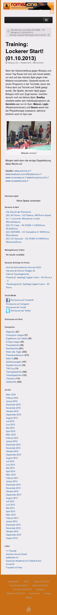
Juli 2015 (10, 421)
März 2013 (11, 514)
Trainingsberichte (14, 371)
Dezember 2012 (13, 524)
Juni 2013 (10, 504)
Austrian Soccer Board (16, 554)
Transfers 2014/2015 (18, 585)
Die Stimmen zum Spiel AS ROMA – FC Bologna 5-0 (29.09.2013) (28, 31)
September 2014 (13, 454)
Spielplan (40, 589)
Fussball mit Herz (14, 567)
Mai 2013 (10, 507)
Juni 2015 (10, 424)
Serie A (9, 358)
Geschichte (34, 593)
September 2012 (13, 534)
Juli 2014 (10, 461)
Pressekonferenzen (15, 355)
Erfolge (47, 593)
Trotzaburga (11, 283)
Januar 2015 (11, 441)
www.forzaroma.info (37, 177)
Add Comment (38, 62)
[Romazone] (28, 6)
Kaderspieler (13, 581)
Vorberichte (11, 381)
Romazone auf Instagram (17, 303)
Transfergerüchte (21, 273)
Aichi (8, 267)
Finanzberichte (12, 345)
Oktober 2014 (12, 451)
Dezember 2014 (13, 444)
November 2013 (13, 487)
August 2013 (12, 497)
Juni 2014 (10, 464)
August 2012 (12, 537)
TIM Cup (10, 368)
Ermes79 (10, 564)
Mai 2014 (10, 467)
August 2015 (12, 417)
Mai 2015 (10, 427)
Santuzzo (11, 62)
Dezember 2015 (13, 404)
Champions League (15, 335)
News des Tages (14, 351)
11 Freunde (11, 550)
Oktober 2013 (12, 491)
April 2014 (10, 471)
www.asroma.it (22, 170)
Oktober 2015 (12, 411)
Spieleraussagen (13, 361)
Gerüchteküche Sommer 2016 (27, 267)
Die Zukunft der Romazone (18, 211)
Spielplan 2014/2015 (15, 593)
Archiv (26, 581)
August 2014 (12, 457)
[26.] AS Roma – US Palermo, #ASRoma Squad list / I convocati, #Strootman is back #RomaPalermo (28, 218)
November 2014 (13, 447)
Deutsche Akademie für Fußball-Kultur (23, 560)
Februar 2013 (12, 517)
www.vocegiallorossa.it (17, 180)
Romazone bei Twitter (20, 310)
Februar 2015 (12, 437)
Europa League (13, 341)
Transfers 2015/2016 (22, 589)
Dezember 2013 (13, 484)
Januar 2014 (11, 481)
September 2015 (13, 414)
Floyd (8, 277)
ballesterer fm (12, 557)
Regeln (28, 597)
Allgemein (10, 331)
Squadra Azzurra (13, 365)
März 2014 (11, 474)
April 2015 (10, 431)
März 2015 (11, 434)
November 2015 (13, 407)
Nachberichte (12, 348)
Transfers (10, 378)
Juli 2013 (10, 501)
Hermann (10, 270)
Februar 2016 (12, 397)
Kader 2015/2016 (40, 585)
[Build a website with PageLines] (28, 609)
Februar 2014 (12, 477)
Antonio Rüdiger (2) (26, 270)
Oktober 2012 (12, 531)
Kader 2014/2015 (41, 581)
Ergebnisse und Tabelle (16, 338)
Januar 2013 (11, 521)
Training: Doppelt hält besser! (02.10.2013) (27, 35)
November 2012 (13, 527)
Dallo (8, 273)
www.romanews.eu (15, 177)
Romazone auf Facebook (22, 299)
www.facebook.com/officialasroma (22, 174)
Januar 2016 (11, 401)
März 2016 (11, 394)
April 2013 (10, 511)
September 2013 (13, 494)
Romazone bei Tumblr (16, 307)
